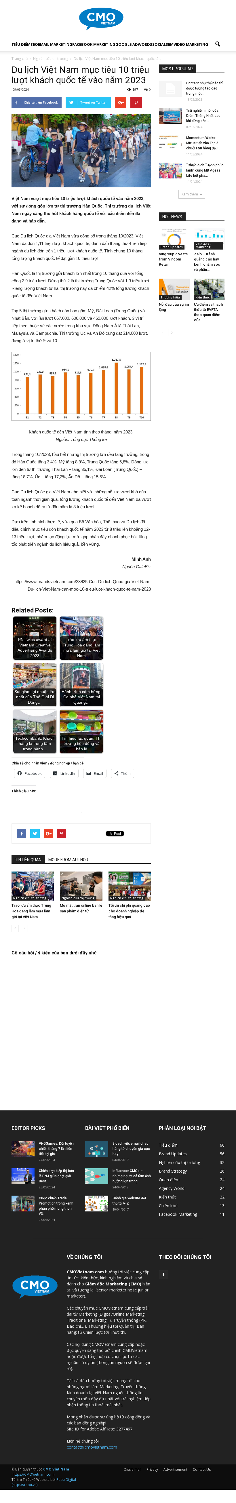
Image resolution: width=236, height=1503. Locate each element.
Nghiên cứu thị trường (29, 898)
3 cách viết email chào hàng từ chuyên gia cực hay (131, 1148)
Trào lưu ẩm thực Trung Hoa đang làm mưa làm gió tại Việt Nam (31, 911)
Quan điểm (169, 1179)
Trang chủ (20, 58)
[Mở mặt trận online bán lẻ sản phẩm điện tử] (81, 886)
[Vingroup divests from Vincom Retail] (174, 239)
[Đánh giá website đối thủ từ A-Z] (96, 1203)
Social (159, 44)
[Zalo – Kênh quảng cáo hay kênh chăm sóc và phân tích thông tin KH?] (209, 239)
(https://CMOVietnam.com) (40, 1472)
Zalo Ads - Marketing (203, 245)
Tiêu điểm (21, 44)
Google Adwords (133, 44)
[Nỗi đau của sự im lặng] (174, 289)
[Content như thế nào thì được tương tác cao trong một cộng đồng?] (170, 89)
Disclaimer (132, 1469)
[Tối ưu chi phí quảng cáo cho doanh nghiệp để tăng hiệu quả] (130, 886)
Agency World (171, 1188)
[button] (217, 44)
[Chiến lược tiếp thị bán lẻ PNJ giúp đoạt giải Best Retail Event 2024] (23, 1176)
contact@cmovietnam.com (92, 1447)
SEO (34, 44)
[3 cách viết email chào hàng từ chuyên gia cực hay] (96, 1149)
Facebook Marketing (93, 44)
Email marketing (55, 44)
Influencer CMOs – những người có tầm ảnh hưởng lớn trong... (132, 1176)
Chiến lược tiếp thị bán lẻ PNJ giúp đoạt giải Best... (56, 1176)
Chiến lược (168, 1205)
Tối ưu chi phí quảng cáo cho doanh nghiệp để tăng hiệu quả (129, 911)
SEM (170, 44)
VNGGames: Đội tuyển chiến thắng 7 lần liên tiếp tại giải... (56, 1148)
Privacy (152, 1469)
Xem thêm (190, 194)
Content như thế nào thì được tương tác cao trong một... (204, 88)
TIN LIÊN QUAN (28, 859)
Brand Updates (172, 247)
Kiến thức (203, 297)
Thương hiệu (170, 297)
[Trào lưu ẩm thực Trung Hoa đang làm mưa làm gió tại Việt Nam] (33, 886)
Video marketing (191, 44)
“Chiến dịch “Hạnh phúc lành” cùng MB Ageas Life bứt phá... (205, 170)
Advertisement (175, 1469)
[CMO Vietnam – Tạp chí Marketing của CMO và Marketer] (118, 19)
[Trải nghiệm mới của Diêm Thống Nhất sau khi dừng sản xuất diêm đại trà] (170, 116)
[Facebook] (163, 1274)
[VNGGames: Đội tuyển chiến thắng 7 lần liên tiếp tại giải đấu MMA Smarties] (23, 1149)
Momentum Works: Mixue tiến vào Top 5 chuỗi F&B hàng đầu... (203, 143)
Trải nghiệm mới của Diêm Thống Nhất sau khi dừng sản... (203, 116)
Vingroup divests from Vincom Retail (173, 259)
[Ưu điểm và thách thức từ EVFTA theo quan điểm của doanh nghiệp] (209, 289)
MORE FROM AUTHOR (68, 859)
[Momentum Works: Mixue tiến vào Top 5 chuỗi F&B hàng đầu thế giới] (170, 143)
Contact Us (202, 1469)
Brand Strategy (173, 1171)
